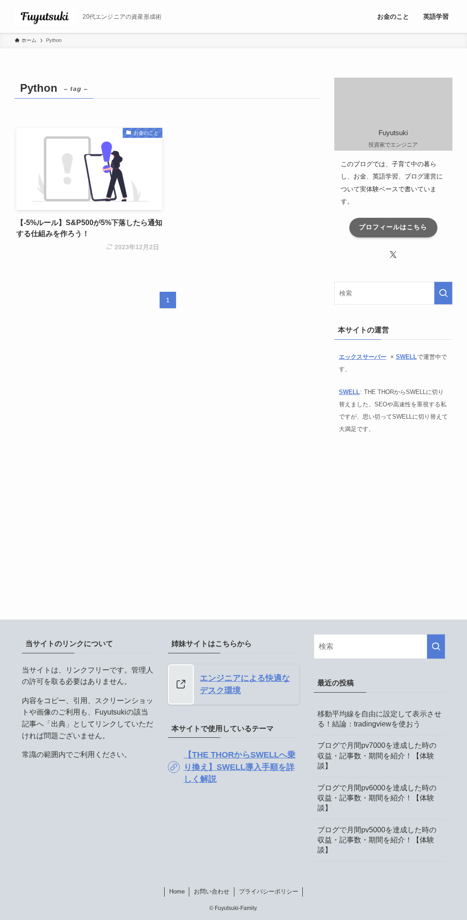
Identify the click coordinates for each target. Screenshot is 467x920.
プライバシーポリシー (268, 891)
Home (177, 891)
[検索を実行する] (443, 293)
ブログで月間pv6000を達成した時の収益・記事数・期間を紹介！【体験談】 (376, 798)
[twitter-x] (393, 254)
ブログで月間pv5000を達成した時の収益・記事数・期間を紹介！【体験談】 (376, 840)
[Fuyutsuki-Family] (45, 16)
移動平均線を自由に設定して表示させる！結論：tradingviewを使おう (379, 719)
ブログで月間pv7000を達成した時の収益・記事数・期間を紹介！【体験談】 (376, 755)
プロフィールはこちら (393, 227)
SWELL (406, 356)
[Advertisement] (393, 519)
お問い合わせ (211, 891)
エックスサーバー (362, 356)
